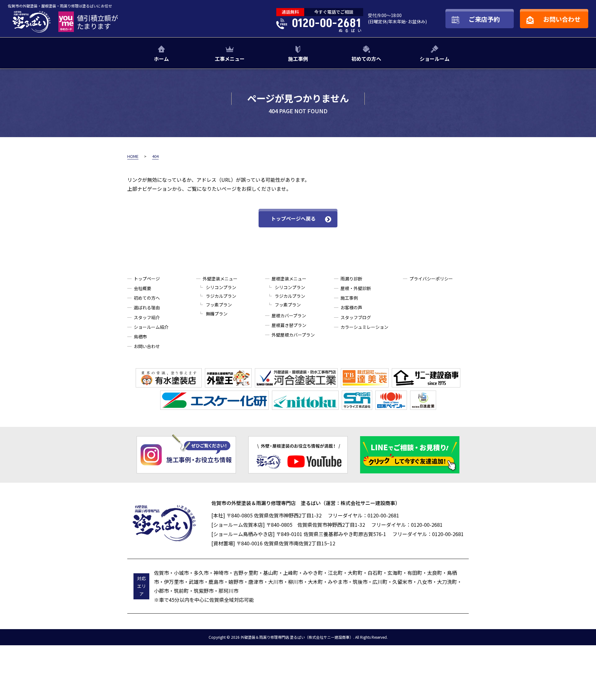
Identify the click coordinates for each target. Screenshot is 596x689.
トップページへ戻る (293, 218)
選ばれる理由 (147, 307)
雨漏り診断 (351, 278)
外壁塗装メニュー (220, 278)
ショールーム (434, 58)
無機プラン (217, 314)
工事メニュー (230, 58)
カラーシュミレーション (364, 327)
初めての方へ (366, 58)
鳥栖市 (140, 336)
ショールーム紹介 (151, 327)
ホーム (161, 58)
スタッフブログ (356, 317)
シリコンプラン (221, 287)
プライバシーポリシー (431, 278)
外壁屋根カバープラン (293, 335)
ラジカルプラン (221, 296)
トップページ (147, 278)
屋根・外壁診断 (356, 288)
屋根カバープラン (289, 315)
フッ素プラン (219, 305)
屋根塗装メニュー (289, 278)
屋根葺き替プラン (289, 325)
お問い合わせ (147, 346)
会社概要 (142, 288)
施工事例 (298, 58)
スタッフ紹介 (147, 317)
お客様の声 (351, 307)
